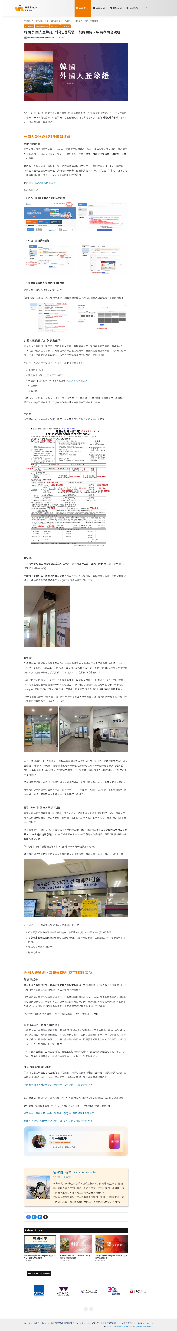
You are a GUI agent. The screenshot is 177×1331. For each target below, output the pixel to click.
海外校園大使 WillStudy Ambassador (41, 37)
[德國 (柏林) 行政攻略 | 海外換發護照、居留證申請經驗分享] (111, 1244)
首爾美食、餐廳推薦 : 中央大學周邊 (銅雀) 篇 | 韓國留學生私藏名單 (59, 1113)
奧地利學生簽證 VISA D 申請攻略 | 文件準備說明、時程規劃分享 (75, 1256)
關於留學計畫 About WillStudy (124, 1326)
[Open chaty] (171, 1325)
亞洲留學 (29, 26)
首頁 (28, 20)
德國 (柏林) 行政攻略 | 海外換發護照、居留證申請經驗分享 (111, 1256)
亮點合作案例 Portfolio (144, 1326)
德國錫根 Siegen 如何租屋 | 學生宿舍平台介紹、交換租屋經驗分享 (39, 1256)
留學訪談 (100, 7)
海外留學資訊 (37, 20)
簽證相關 (55, 26)
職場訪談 (117, 7)
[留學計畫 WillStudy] (20, 7)
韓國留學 (65, 26)
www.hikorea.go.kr (45, 182)
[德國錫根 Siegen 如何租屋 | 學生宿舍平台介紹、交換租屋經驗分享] (40, 1244)
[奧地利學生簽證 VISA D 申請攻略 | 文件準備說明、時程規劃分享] (76, 1244)
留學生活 (83, 7)
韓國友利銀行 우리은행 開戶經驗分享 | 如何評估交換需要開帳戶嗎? (59, 1084)
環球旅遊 (134, 7)
